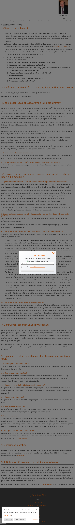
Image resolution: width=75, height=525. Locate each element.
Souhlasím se (26, 267)
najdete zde (7, 515)
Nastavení (35, 519)
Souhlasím (8, 519)
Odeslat (37, 271)
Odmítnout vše (20, 519)
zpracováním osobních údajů (37, 267)
